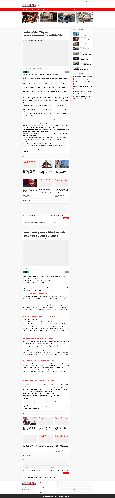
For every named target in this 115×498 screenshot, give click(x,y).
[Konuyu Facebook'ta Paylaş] (24, 72)
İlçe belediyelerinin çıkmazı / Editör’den (45, 428)
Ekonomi (81, 52)
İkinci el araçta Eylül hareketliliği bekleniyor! (48, 23)
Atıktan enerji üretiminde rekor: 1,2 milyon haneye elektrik (30, 191)
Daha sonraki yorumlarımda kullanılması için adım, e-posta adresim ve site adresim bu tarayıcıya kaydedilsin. (46, 215)
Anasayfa (25, 37)
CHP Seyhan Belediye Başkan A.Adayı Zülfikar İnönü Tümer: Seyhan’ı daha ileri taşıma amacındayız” (61, 191)
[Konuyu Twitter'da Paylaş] (26, 72)
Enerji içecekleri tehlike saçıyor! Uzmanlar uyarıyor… (30, 446)
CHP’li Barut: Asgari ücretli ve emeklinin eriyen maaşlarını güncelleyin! (29, 428)
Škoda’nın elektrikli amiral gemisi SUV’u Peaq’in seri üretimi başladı (67, 23)
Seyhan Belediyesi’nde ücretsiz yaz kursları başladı (46, 447)
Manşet (28, 168)
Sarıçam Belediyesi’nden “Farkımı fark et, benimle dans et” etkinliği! (61, 446)
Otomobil (85, 47)
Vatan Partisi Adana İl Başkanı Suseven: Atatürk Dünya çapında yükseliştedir (29, 171)
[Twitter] (88, 1)
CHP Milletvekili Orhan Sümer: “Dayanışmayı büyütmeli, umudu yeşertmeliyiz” (45, 172)
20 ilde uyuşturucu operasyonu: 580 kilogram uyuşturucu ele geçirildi (84, 24)
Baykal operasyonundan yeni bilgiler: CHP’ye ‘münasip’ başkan (61, 428)
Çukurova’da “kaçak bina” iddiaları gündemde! (60, 172)
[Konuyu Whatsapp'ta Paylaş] (28, 72)
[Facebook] (86, 1)
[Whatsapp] (92, 1)
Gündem (29, 37)
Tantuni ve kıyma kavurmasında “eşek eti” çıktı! (41, 9)
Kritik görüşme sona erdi (44, 189)
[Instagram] (90, 1)
